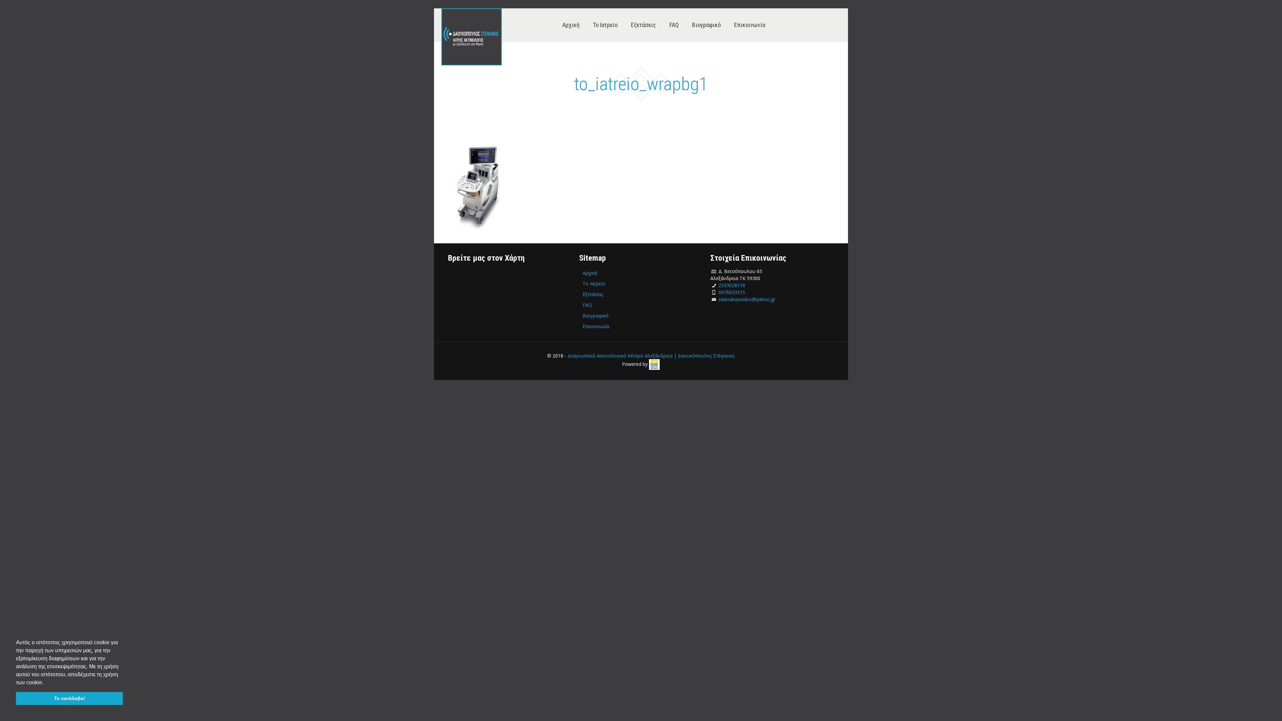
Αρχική (590, 273)
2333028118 (731, 285)
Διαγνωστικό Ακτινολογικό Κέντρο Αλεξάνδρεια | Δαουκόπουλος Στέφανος (651, 355)
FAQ (587, 305)
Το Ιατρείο (594, 283)
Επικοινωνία (596, 326)
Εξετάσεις (593, 294)
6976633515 (731, 292)
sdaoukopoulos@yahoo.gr (746, 299)
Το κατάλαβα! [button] (69, 698)
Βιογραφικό (596, 315)
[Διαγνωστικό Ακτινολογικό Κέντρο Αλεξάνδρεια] (471, 36)
